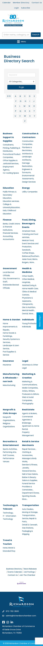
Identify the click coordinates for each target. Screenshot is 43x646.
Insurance (8, 360)
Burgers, (25, 262)
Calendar (6, 2)
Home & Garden (11, 319)
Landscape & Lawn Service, (11, 347)
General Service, (29, 471)
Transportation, (28, 515)
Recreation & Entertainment (11, 443)
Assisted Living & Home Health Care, (30, 287)
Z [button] (24, 121)
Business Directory (14, 569)
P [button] (15, 111)
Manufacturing (9, 385)
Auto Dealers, (28, 509)
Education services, (11, 201)
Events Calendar (15, 572)
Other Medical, (28, 279)
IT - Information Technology (9, 517)
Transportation (30, 505)
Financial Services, (10, 233)
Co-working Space (11, 173)
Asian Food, (27, 259)
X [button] (30, 116)
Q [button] (20, 111)
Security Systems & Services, (11, 341)
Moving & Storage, (30, 512)
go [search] (22, 87)
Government (10, 268)
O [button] (34, 106)
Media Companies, (30, 388)
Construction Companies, (27, 142)
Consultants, (8, 145)
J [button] (33, 101)
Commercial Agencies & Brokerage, (27, 419)
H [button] (25, 101)
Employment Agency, (8, 168)
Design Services (29, 182)
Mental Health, (28, 310)
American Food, (28, 231)
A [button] (15, 96)
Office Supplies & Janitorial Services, (11, 162)
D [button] (29, 96)
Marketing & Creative (29, 376)
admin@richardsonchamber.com (21, 615)
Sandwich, (26, 250)
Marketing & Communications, (29, 383)
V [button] (20, 116)
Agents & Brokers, (29, 413)
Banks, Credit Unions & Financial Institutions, (11, 226)
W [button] (25, 116)
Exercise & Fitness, (29, 464)
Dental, (25, 313)
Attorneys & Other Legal (30, 366)
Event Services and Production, (30, 245)
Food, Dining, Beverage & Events (29, 223)
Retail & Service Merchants (30, 443)
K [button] (15, 106)
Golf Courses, (8, 455)
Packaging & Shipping (27, 532)
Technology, (8, 513)
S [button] (29, 111)
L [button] (19, 106)
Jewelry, (25, 468)
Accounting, (8, 236)
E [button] (34, 96)
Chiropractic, (27, 304)
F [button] (15, 101)
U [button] (15, 116)
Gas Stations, (28, 528)
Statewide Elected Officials (11, 286)
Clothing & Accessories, (27, 453)
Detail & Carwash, (29, 524)
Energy (26, 187)
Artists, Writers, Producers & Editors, (30, 392)
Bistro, (35, 259)
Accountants (8, 239)
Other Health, (27, 276)
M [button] (24, 106)
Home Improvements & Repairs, (10, 326)
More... (32, 262)
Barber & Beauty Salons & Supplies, (29, 479)
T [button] (34, 111)
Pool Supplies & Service (9, 353)
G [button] (20, 101)
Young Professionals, (31, 323)
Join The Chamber (27, 575)
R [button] (25, 111)
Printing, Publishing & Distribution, (11, 149)
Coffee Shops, (28, 253)
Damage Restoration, (27, 164)
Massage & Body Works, (29, 460)
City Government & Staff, (11, 280)
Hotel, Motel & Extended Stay (9, 549)
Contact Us (37, 2)
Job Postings (29, 572)
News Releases (30, 569)
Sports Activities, (10, 449)
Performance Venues (8, 460)
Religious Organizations (9, 425)
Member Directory (21, 2)
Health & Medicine (27, 270)
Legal (25, 360)
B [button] (20, 96)
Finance (7, 219)
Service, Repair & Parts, (29, 520)
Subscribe (25, 8)
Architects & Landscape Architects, (27, 156)
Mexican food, (28, 240)
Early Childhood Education (9, 212)
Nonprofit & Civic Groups (10, 411)
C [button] (25, 96)
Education (8, 187)
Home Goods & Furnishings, (9, 334)
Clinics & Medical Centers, (29, 293)
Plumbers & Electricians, (27, 149)
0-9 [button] (8, 96)
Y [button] (34, 116)
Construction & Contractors (30, 135)
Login (16, 8)
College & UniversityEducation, (11, 206)
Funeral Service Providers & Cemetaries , (28, 486)
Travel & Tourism (7, 542)
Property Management (28, 434)
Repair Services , (29, 449)
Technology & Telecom (10, 507)
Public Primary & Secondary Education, (10, 195)
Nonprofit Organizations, (9, 418)
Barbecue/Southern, (30, 256)
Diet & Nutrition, (29, 307)
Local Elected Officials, (8, 274)
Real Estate (28, 409)
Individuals (28, 319)
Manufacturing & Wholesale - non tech (11, 378)
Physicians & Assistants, (27, 299)
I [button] (29, 101)
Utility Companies (29, 192)
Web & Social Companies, (27, 399)
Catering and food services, (30, 236)
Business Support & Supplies (8, 137)
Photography (27, 403)
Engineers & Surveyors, (27, 171)
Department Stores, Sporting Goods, (30, 494)
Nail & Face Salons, (30, 474)
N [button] (29, 106)
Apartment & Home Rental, (30, 427)
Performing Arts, (10, 452)
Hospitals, (26, 282)
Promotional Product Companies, (12, 156)
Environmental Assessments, (28, 177)
